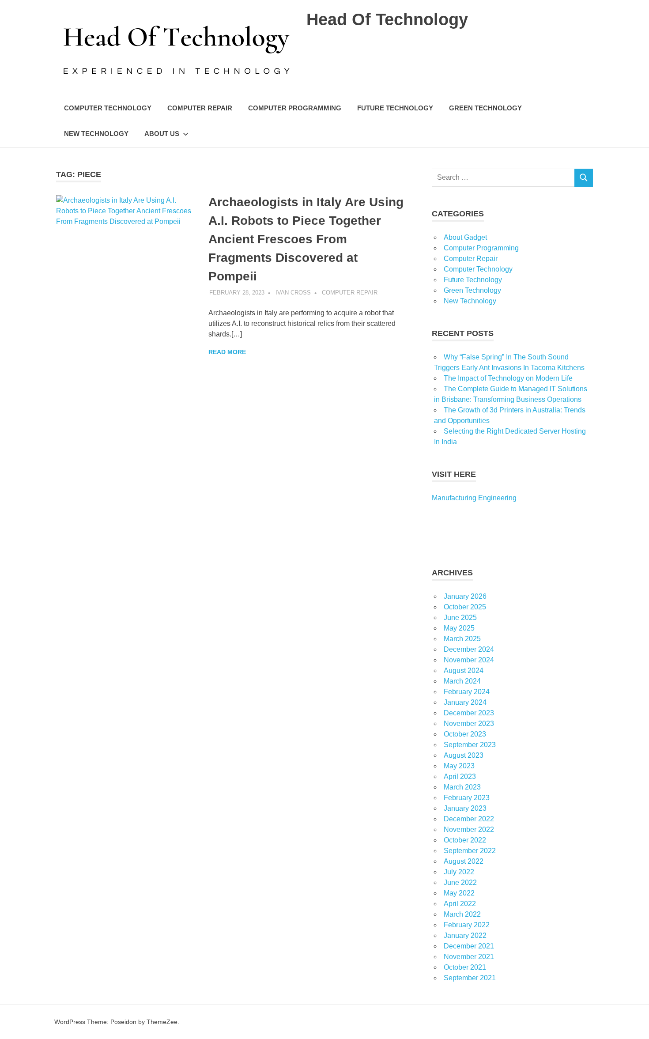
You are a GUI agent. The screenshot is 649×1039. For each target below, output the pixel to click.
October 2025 (465, 607)
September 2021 (470, 978)
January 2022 (465, 935)
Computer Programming (294, 108)
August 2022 (463, 861)
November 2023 (469, 723)
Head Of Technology (387, 19)
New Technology (96, 133)
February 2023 (467, 797)
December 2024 (469, 649)
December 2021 (469, 946)
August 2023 (463, 755)
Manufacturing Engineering (474, 498)
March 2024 (462, 681)
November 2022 (469, 829)
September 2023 (470, 744)
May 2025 (459, 628)
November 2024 (469, 660)
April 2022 (460, 903)
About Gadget (465, 237)
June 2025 (460, 617)
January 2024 (465, 702)
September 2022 (470, 850)
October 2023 (465, 734)
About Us (161, 133)
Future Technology (395, 108)
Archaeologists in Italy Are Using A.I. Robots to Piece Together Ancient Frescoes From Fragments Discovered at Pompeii (306, 239)
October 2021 (465, 967)
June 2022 (460, 882)
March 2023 (462, 787)
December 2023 (469, 713)
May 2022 (459, 893)
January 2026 (465, 596)
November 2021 (469, 956)
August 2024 (463, 670)
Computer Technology (107, 108)
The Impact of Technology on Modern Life (508, 378)
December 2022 (469, 819)
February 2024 (467, 691)
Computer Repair (199, 108)
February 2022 (467, 925)
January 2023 (465, 808)
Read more (227, 351)
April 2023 (460, 776)
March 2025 (462, 638)
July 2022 (459, 872)
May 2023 (459, 766)
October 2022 (465, 840)
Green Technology (485, 108)
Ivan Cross (293, 292)
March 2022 (462, 914)
